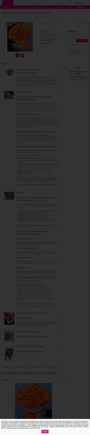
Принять (45, 431)
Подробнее (85, 426)
